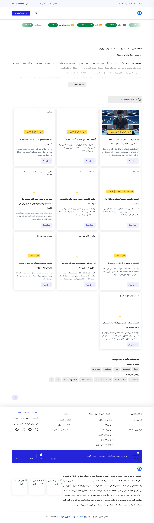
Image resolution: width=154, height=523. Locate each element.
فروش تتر (109, 424)
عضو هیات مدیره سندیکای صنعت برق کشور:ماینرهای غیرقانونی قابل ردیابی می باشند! (35, 204)
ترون (116, 369)
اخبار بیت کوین (86, 379)
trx (52, 379)
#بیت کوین (120, 255)
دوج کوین (96, 369)
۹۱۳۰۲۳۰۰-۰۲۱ (24, 412)
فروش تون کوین (106, 434)
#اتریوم (130, 191)
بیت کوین (107, 369)
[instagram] (23, 429)
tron (58, 379)
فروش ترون (108, 429)
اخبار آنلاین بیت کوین (103, 379)
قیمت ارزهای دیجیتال (62, 429)
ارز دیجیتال (126, 369)
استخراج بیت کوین (70, 379)
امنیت (139, 424)
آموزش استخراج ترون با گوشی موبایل (80, 139)
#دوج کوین (115, 132)
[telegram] (30, 429)
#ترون (72, 132)
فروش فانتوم (107, 439)
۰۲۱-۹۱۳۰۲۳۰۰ (18, 3)
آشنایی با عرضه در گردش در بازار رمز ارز (123, 263)
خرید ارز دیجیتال (106, 420)
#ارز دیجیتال (126, 132)
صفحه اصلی (137, 48)
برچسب (120, 48)
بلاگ (127, 48)
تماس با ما (138, 420)
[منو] (131, 13)
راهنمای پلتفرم (65, 420)
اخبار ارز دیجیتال (120, 379)
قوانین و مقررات (135, 429)
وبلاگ (136, 369)
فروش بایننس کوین (104, 444)
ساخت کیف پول (64, 424)
